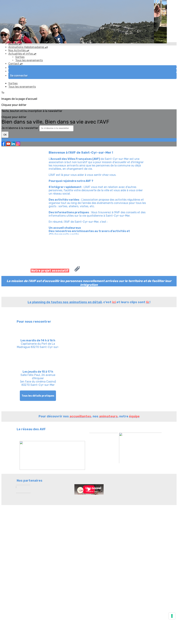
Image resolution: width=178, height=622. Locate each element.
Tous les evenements (29, 60)
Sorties (20, 57)
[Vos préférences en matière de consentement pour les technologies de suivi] (172, 616)
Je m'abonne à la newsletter (20, 128)
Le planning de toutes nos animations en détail (65, 302)
